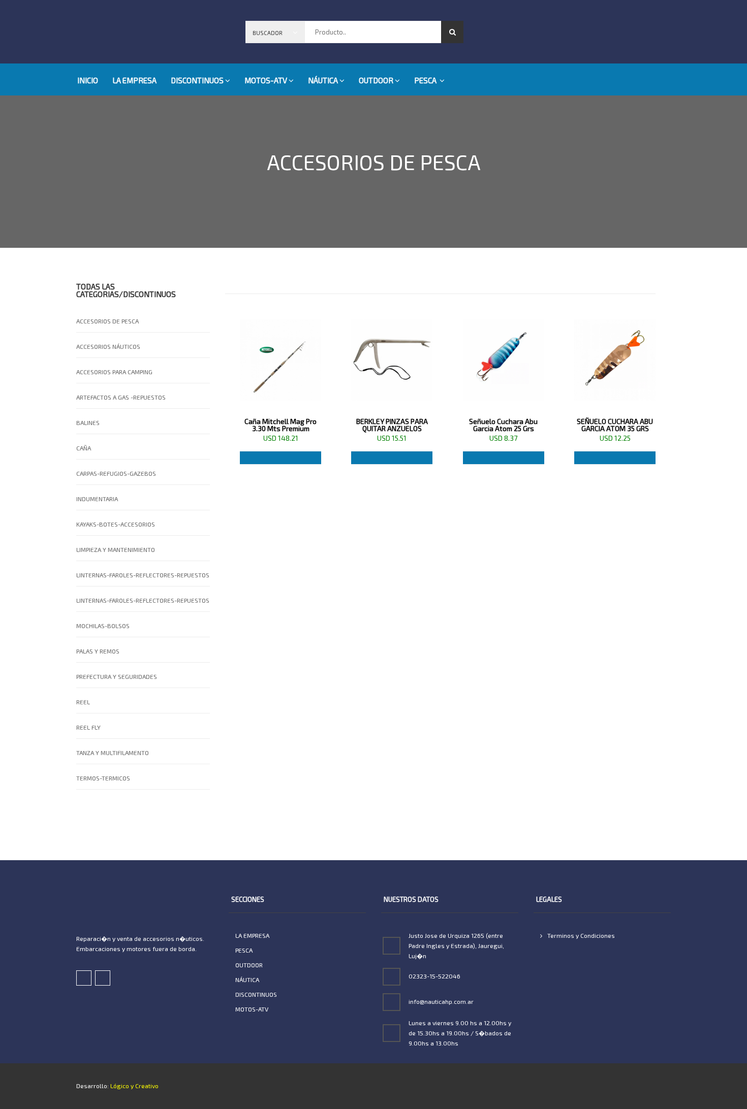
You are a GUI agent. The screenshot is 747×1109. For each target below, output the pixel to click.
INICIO (87, 80)
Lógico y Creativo (134, 1085)
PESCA (426, 80)
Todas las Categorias (97, 290)
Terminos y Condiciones (580, 935)
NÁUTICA (323, 80)
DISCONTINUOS (197, 80)
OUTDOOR (376, 80)
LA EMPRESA (134, 80)
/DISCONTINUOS (147, 294)
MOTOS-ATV (265, 80)
